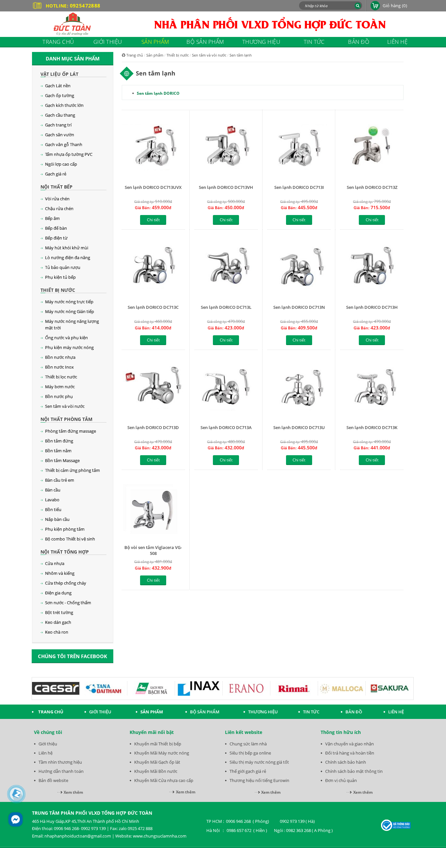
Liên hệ (46, 753)
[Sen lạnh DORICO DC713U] (298, 388)
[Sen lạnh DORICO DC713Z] (371, 148)
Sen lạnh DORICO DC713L (226, 307)
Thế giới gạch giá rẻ (248, 771)
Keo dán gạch (58, 622)
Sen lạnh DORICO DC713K (371, 427)
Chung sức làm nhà (248, 744)
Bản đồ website (53, 780)
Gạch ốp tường (59, 95)
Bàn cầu (52, 490)
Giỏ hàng (395, 5)
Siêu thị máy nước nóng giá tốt (259, 762)
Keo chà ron (56, 632)
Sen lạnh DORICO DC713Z (372, 187)
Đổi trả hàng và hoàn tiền (349, 753)
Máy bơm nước (60, 387)
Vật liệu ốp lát (59, 74)
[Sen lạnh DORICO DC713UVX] (153, 148)
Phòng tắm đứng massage (70, 431)
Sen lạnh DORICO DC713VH (226, 187)
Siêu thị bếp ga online (250, 753)
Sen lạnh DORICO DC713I (299, 187)
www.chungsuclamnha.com (159, 836)
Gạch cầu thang (60, 115)
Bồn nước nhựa (60, 357)
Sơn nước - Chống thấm (68, 603)
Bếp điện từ (56, 238)
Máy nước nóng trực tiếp (69, 302)
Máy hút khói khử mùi (66, 248)
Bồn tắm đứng (59, 441)
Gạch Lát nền (58, 86)
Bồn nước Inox (59, 367)
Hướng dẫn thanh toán (61, 771)
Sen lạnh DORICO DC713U (299, 427)
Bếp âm (52, 218)
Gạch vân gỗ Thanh (63, 144)
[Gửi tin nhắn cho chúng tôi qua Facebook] (15, 819)
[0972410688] (16, 794)
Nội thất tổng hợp (64, 552)
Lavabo (52, 500)
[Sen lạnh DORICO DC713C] (153, 268)
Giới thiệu (48, 744)
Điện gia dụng (58, 593)
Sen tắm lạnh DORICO (158, 93)
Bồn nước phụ (59, 396)
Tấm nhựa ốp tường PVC (68, 154)
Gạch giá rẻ (55, 174)
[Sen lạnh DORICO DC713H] (371, 268)
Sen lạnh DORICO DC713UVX (153, 187)
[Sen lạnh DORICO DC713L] (226, 268)
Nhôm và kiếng (59, 573)
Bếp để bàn (56, 228)
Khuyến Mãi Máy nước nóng (161, 753)
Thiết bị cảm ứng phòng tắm (72, 470)
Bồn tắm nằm (58, 451)
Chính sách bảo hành (345, 762)
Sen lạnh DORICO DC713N (299, 307)
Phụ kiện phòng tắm (65, 529)
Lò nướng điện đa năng (67, 257)
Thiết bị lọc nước (61, 377)
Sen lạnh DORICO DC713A (226, 427)
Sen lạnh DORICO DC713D (153, 427)
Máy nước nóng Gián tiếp (69, 311)
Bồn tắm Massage (62, 460)
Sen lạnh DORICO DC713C (153, 307)
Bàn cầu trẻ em (59, 480)
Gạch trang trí (58, 125)
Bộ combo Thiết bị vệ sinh (70, 539)
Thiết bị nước (57, 290)
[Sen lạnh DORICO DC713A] (226, 388)
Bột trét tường (59, 612)
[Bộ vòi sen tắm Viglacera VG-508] (153, 508)
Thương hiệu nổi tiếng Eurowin (259, 780)
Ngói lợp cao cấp (61, 164)
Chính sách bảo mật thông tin (354, 771)
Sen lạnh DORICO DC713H (372, 307)
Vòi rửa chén (57, 199)
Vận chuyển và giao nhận (349, 744)
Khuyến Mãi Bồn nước (155, 771)
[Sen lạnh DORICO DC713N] (298, 268)
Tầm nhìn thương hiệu (60, 762)
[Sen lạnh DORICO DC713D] (153, 388)
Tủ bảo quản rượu (62, 267)
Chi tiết (153, 220)
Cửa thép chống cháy (65, 583)
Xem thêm (73, 792)
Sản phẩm (154, 55)
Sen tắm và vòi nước (65, 406)
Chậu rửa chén (59, 208)
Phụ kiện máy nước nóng (69, 347)
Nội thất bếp (56, 187)
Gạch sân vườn (59, 135)
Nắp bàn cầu (57, 519)
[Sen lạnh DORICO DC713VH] (226, 148)
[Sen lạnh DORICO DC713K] (371, 388)
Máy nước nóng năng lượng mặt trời (72, 324)
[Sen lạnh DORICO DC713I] (298, 148)
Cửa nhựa (54, 563)
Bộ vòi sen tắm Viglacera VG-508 (153, 550)
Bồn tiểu (53, 509)
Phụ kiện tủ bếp (60, 277)
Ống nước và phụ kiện (66, 338)
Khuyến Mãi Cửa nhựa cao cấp (163, 780)
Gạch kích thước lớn (64, 105)
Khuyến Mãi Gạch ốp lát (157, 762)
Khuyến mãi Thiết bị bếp (157, 744)
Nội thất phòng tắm (66, 419)
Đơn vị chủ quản (341, 780)
